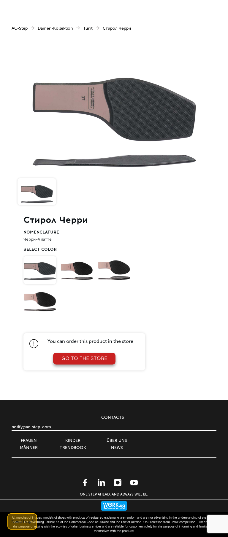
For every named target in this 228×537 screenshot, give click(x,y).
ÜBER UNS (117, 440)
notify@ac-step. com (31, 426)
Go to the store (84, 358)
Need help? (22, 521)
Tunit (88, 28)
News (117, 447)
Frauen (29, 440)
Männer (29, 447)
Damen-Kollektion (55, 28)
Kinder (72, 440)
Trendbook (73, 447)
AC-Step (20, 28)
